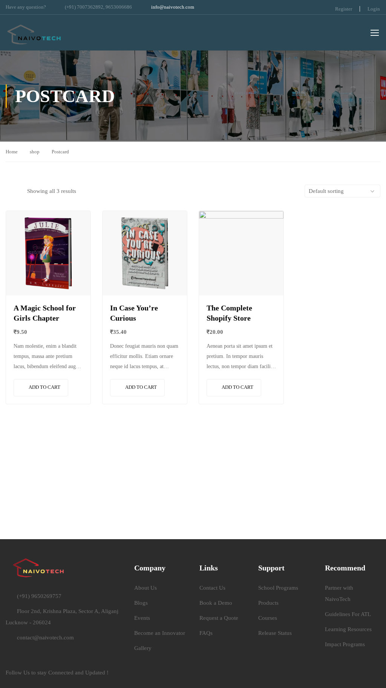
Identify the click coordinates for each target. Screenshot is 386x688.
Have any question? (26, 7)
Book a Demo (215, 603)
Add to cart (44, 387)
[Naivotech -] (34, 33)
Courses (267, 618)
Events (142, 618)
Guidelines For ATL (348, 614)
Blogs (141, 603)
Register (343, 9)
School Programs (278, 588)
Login (374, 9)
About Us (145, 588)
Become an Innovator (159, 633)
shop (35, 151)
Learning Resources (348, 629)
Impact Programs (345, 644)
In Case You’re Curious (134, 313)
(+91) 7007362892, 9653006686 (98, 7)
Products (268, 603)
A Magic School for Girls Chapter (45, 313)
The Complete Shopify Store (229, 313)
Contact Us (212, 588)
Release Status (275, 633)
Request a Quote (218, 618)
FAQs (206, 633)
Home (12, 151)
